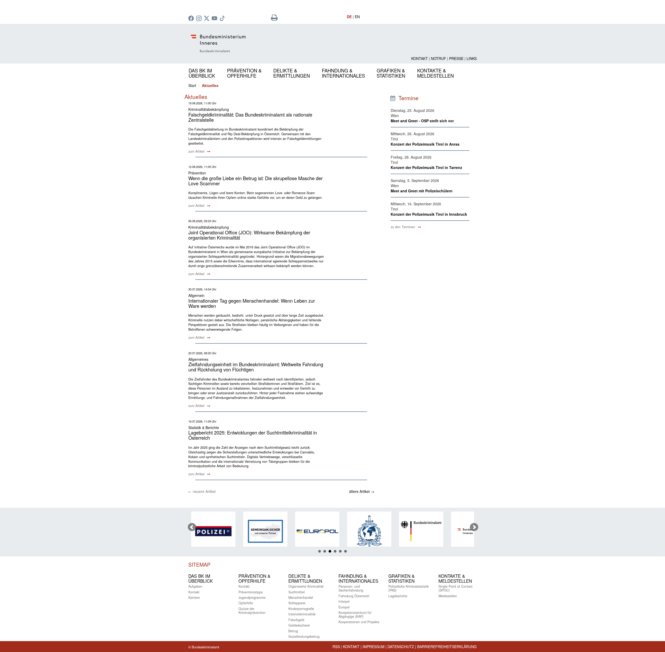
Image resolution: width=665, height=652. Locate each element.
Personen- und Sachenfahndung (350, 588)
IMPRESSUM (373, 646)
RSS (336, 646)
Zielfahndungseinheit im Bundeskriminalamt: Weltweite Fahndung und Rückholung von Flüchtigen (255, 367)
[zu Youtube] (215, 18)
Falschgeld (296, 619)
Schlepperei (296, 603)
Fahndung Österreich (353, 596)
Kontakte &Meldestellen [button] (435, 73)
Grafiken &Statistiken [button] (391, 73)
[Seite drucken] (274, 18)
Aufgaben (195, 586)
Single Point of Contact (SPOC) (455, 588)
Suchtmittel (296, 592)
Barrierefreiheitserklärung (447, 646)
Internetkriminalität (302, 614)
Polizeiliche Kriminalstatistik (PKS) (408, 588)
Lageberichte (397, 596)
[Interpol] (325, 531)
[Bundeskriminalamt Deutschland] (377, 531)
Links (472, 58)
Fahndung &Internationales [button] (343, 73)
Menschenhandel (300, 597)
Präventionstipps (250, 592)
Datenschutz (401, 646)
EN (357, 16)
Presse (456, 58)
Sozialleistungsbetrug (304, 636)
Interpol (344, 601)
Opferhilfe (245, 603)
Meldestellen (447, 596)
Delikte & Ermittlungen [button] (291, 73)
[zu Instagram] (199, 18)
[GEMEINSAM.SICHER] (221, 531)
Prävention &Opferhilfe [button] (244, 73)
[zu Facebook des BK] (191, 18)
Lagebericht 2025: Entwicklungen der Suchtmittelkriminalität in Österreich (252, 435)
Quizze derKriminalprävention (251, 610)
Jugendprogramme (251, 597)
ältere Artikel (361, 491)
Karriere (194, 597)
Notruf (438, 58)
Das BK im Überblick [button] (202, 73)
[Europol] (273, 531)
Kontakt (419, 58)
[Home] (283, 43)
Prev (192, 527)
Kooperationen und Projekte (358, 622)
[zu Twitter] (207, 18)
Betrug (293, 631)
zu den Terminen (403, 227)
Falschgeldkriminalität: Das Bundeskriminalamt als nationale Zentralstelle (250, 117)
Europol (344, 607)
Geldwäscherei (299, 625)
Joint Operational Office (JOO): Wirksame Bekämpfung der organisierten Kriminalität (249, 235)
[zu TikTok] (223, 18)
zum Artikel (196, 151)
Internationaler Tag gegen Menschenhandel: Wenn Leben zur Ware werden (251, 303)
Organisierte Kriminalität (306, 586)
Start (192, 85)
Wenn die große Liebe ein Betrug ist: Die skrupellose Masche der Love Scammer (255, 181)
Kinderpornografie (301, 608)
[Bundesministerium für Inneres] (429, 531)
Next (474, 527)
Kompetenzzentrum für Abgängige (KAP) (354, 614)
